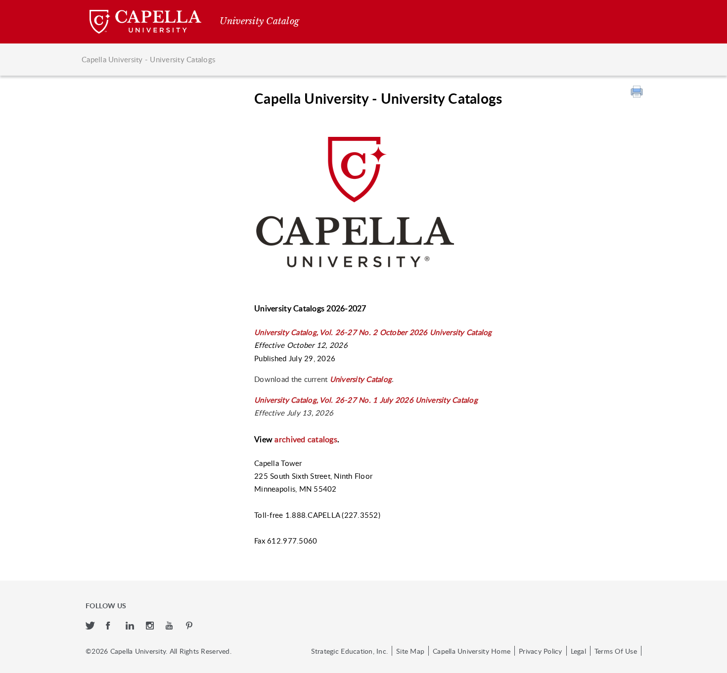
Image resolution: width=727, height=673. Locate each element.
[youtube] (171, 626)
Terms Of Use (615, 651)
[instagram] (151, 626)
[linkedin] (131, 626)
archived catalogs (305, 439)
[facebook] (111, 626)
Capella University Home (471, 651)
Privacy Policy (540, 651)
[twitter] (91, 626)
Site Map (410, 651)
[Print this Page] (638, 92)
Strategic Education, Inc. (349, 651)
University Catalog (361, 379)
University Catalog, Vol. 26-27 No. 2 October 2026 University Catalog (373, 332)
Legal (578, 651)
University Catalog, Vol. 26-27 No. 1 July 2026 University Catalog (366, 400)
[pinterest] (190, 626)
